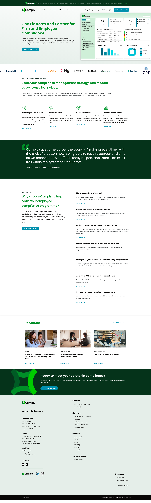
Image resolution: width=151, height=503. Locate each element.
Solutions (61, 10)
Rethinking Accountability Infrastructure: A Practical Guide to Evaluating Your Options (40, 357)
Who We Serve (43, 10)
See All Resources (119, 323)
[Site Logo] (29, 10)
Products (53, 10)
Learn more (25, 128)
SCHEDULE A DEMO (30, 228)
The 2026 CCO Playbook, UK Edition (106, 355)
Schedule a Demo (30, 49)
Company (80, 10)
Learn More (124, 3)
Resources (70, 10)
